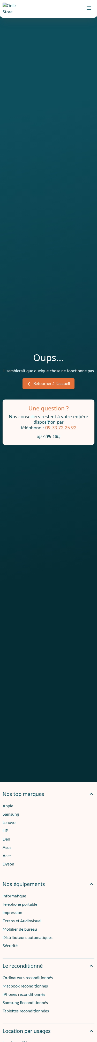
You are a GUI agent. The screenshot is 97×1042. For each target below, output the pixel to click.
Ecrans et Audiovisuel (22, 921)
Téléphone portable (20, 904)
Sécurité (10, 946)
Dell (6, 839)
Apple (8, 806)
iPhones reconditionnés (24, 994)
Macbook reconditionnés (25, 986)
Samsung (11, 814)
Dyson (8, 864)
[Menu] (89, 8)
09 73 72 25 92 (60, 428)
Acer (7, 856)
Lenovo (9, 823)
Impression (12, 913)
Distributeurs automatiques (28, 938)
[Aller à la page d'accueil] (12, 9)
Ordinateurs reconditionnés (28, 978)
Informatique (14, 896)
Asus (7, 847)
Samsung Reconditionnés (25, 1003)
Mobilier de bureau (20, 929)
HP (5, 831)
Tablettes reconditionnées (26, 1011)
